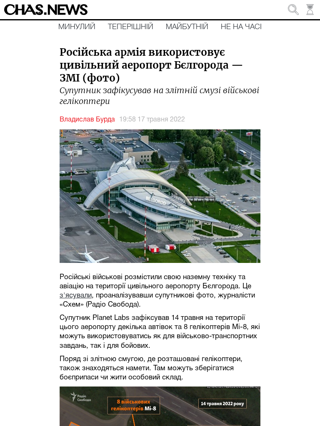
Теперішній (130, 27)
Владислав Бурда (87, 120)
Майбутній (187, 27)
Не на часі (241, 27)
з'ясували (76, 295)
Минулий (76, 27)
